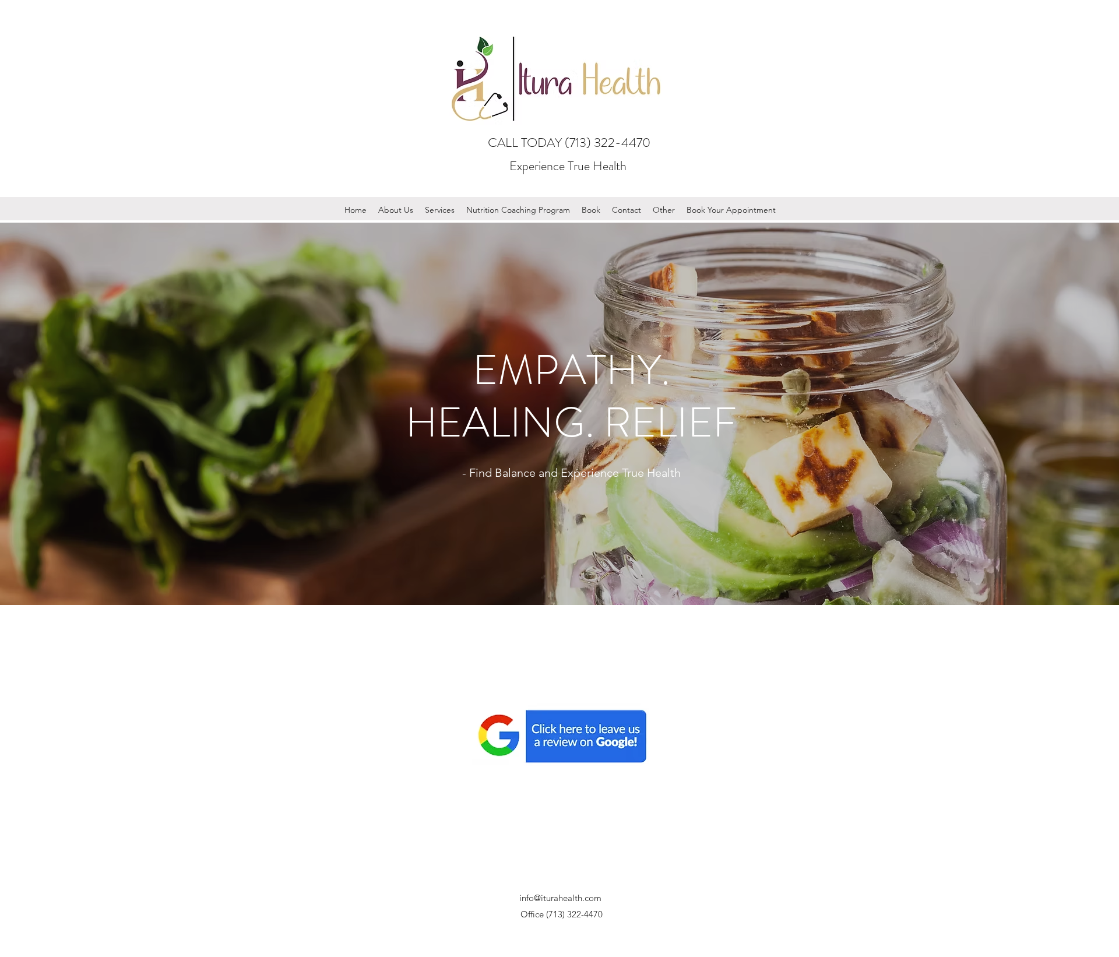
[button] (395, 210)
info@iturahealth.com (560, 897)
